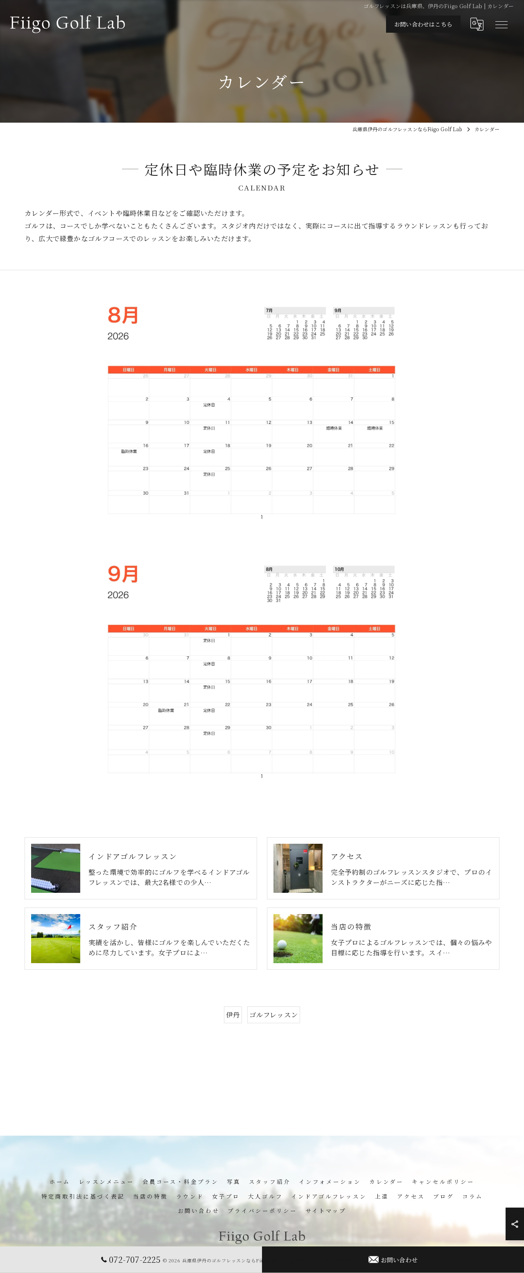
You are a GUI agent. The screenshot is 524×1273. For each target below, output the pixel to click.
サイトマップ (325, 1210)
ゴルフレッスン (273, 1015)
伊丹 (233, 1015)
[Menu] (501, 24)
